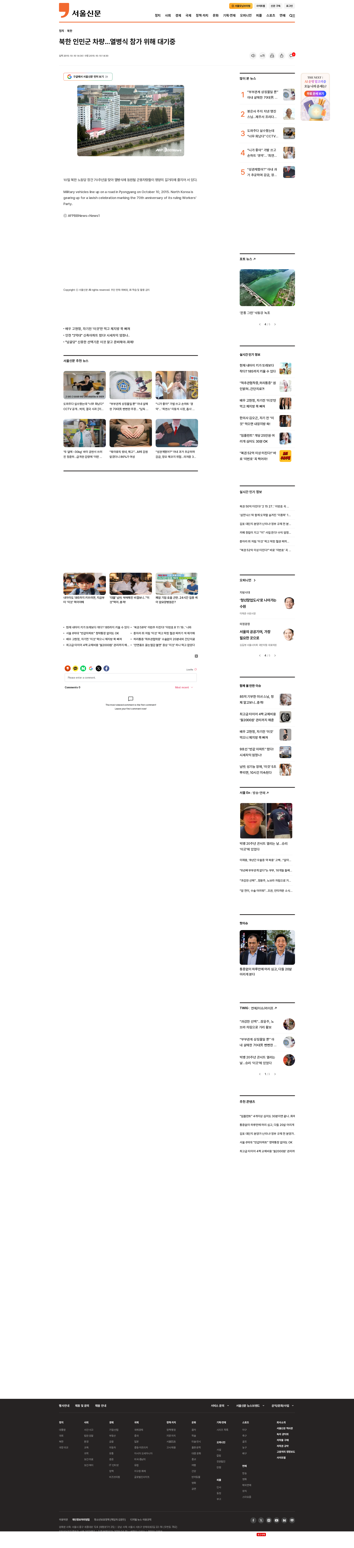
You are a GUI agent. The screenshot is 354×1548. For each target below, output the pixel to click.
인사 (219, 1487)
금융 (111, 1441)
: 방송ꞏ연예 (252, 792)
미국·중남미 (140, 1459)
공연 (194, 1488)
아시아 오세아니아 (143, 1453)
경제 (178, 15)
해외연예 (246, 1485)
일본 (136, 1441)
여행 (194, 1465)
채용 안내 (100, 1406)
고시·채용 (171, 1447)
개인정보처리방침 (81, 1519)
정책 (111, 1471)
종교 (194, 1459)
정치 (158, 15)
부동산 (112, 1435)
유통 (111, 1453)
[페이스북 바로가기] (253, 1520)
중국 (136, 1435)
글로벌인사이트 (142, 1477)
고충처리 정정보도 (286, 1451)
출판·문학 (196, 1447)
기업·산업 (113, 1429)
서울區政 (171, 1441)
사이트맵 (281, 1457)
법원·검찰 (88, 1435)
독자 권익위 (282, 1434)
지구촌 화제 (140, 1471)
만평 (219, 1467)
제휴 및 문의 (82, 1406)
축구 (244, 1435)
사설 (219, 1449)
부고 (219, 1499)
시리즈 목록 (222, 1429)
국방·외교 (63, 1447)
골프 (244, 1441)
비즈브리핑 (114, 1477)
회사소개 (281, 1422)
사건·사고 (88, 1429)
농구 (244, 1447)
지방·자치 (171, 1435)
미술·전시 (196, 1441)
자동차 (112, 1447)
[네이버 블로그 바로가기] (292, 1520)
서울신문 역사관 (285, 1428)
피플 (259, 15)
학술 (194, 1435)
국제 (188, 15)
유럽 (136, 1465)
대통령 (62, 1429)
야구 (244, 1429)
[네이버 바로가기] (284, 1520)
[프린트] (272, 55)
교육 (86, 1447)
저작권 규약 (282, 1446)
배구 (244, 1453)
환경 (86, 1441)
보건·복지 (88, 1465)
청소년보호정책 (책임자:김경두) (110, 1519)
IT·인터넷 (114, 1465)
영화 (194, 1483)
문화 (216, 15)
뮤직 (244, 1491)
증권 (111, 1459)
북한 (69, 31)
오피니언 (246, 15)
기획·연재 (229, 15)
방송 (244, 1473)
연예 (282, 15)
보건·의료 (88, 1459)
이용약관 (63, 1519)
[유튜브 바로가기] (277, 1520)
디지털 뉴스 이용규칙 (140, 1519)
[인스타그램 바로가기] (269, 1520)
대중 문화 (196, 1453)
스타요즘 (246, 1497)
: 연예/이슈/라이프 (256, 1008)
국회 (61, 1435)
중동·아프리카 (141, 1447)
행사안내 (64, 1406)
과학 (86, 1453)
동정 (219, 1493)
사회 (168, 15)
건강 (194, 1471)
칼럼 (219, 1455)
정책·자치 (202, 15)
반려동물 (196, 1477)
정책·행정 (171, 1429)
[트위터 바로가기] (261, 1520)
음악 (194, 1429)
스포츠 (270, 15)
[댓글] (291, 55)
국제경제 (138, 1429)
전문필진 (221, 1461)
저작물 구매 (282, 1440)
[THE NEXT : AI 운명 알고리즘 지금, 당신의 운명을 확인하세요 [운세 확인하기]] (315, 97)
